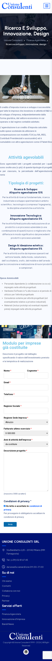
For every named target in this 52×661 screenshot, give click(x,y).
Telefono (9, 394)
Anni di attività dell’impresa (18, 440)
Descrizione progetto (15, 450)
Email (7, 382)
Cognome (32, 370)
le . (24, 511)
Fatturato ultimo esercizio (18, 428)
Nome (7, 370)
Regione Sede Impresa (16, 418)
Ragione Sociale (12, 406)
